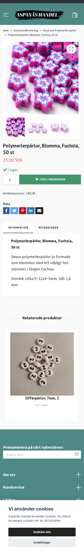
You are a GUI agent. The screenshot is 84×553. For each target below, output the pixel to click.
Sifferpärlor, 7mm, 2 (42, 416)
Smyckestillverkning (25, 49)
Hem (6, 49)
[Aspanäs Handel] (42, 24)
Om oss (9, 493)
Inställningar (42, 542)
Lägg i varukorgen (52, 198)
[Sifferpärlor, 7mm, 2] (42, 382)
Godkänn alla (42, 532)
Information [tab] (18, 246)
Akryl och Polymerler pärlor (59, 49)
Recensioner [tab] (49, 246)
